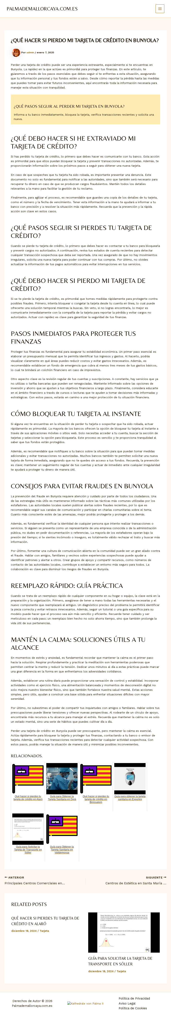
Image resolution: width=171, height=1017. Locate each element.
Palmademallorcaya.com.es (42, 8)
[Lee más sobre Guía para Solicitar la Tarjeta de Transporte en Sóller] (124, 932)
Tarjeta (44, 930)
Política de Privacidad (134, 998)
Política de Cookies (133, 1008)
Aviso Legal (127, 1003)
